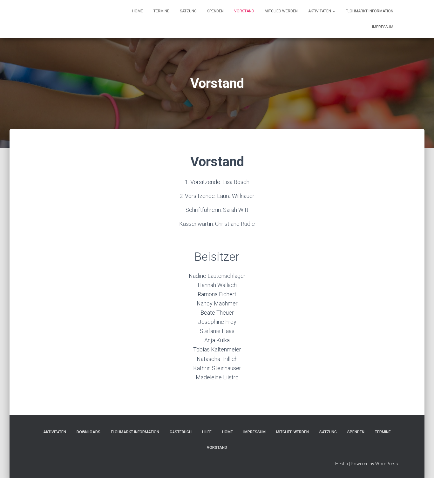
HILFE (207, 432)
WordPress (386, 463)
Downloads (88, 432)
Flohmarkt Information (369, 11)
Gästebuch (181, 432)
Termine (161, 11)
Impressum (382, 27)
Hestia (341, 463)
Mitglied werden (281, 11)
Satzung (188, 11)
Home (137, 11)
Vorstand (244, 11)
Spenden (215, 11)
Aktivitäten (320, 11)
